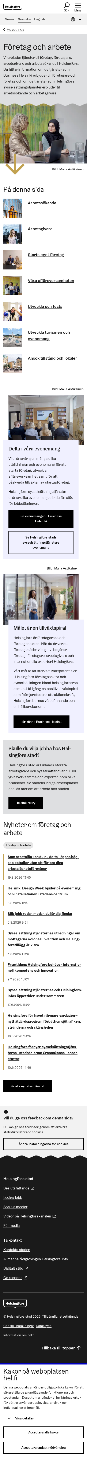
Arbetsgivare (40, 228)
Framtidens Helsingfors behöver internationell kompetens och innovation (44, 967)
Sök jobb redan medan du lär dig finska (40, 913)
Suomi (10, 19)
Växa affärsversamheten (51, 280)
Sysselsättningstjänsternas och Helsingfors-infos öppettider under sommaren (45, 992)
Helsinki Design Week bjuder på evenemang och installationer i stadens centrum (44, 891)
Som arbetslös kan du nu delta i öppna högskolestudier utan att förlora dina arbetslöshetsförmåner (43, 862)
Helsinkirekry (25, 803)
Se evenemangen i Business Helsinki (41, 518)
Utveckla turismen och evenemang (49, 335)
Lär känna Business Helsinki (41, 721)
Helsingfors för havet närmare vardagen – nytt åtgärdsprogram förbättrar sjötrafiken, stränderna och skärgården (44, 1021)
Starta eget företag (46, 254)
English (39, 19)
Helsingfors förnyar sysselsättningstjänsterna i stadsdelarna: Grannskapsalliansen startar (42, 1052)
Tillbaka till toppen (59, 1348)
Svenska (24, 19)
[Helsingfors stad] (15, 1303)
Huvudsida (15, 29)
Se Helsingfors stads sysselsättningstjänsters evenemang (41, 542)
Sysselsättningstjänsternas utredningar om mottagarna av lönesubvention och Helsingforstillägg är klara (44, 939)
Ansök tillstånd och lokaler (52, 358)
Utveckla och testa (45, 306)
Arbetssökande (42, 203)
